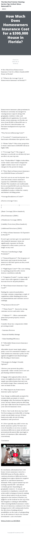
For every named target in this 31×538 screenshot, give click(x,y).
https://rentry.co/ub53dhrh (10, 521)
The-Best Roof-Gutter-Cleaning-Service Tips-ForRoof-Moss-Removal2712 (13, 4)
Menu (3, 9)
